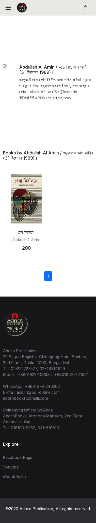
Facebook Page (17, 457)
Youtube (11, 467)
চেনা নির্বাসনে (25, 232)
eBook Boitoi (15, 476)
